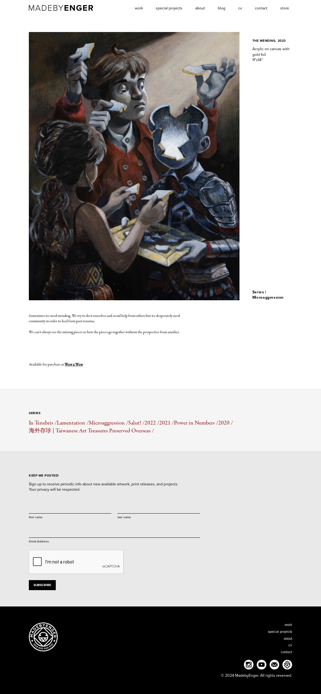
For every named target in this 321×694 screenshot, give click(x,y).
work (288, 624)
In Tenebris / (43, 422)
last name (124, 517)
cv (290, 645)
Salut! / (136, 422)
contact (286, 652)
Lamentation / (73, 422)
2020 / (225, 422)
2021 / (166, 422)
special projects (280, 631)
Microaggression (268, 297)
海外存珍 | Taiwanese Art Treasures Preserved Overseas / (91, 430)
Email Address (39, 541)
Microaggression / (108, 422)
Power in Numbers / (196, 422)
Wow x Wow (74, 364)
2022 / (152, 422)
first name (36, 517)
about (288, 638)
